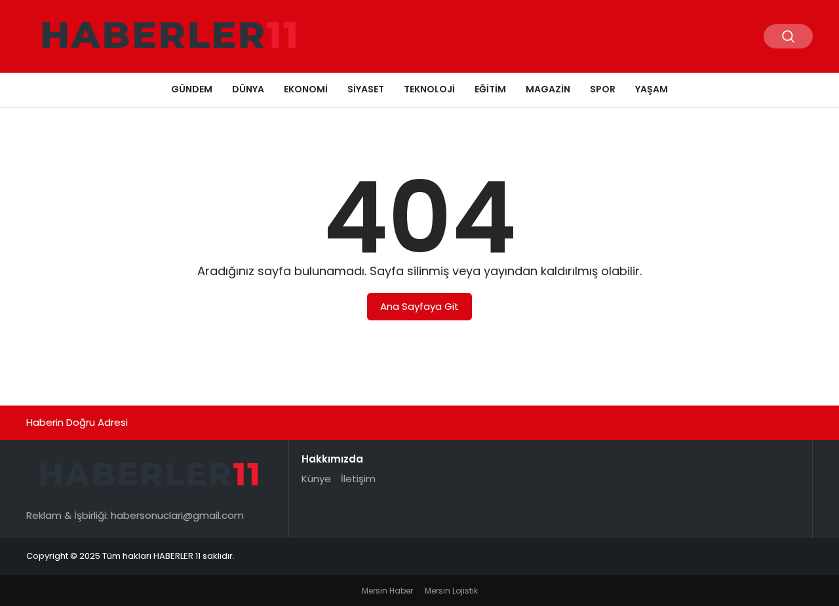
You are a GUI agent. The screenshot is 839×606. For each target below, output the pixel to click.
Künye (316, 478)
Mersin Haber (387, 590)
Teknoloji (429, 89)
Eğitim (490, 89)
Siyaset (365, 89)
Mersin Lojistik (451, 590)
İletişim (358, 478)
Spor (602, 89)
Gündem (191, 89)
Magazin (548, 89)
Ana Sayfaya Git (419, 306)
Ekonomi (306, 89)
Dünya (248, 89)
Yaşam (651, 89)
